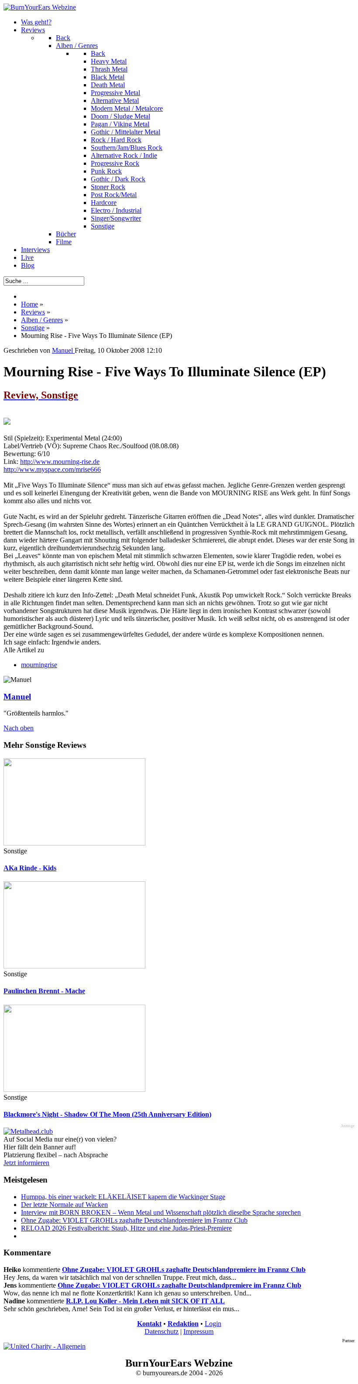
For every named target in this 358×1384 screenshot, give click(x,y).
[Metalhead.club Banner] (28, 1131)
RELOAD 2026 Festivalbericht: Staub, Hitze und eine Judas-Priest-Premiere (126, 1228)
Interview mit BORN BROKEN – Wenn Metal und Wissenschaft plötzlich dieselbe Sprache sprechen (161, 1212)
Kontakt (149, 1323)
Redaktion (183, 1323)
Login (213, 1323)
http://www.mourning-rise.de (60, 461)
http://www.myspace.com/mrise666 (52, 469)
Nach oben (18, 728)
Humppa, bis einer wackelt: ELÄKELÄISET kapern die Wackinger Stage (123, 1196)
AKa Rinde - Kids (29, 868)
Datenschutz (162, 1331)
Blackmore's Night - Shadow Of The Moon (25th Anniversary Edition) (107, 1114)
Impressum (198, 1331)
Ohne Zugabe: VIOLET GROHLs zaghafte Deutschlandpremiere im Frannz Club (134, 1220)
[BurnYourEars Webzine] (39, 7)
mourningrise (39, 664)
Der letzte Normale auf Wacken (64, 1204)
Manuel (17, 696)
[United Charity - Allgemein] (44, 1346)
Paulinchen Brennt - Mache (44, 991)
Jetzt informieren (26, 1162)
